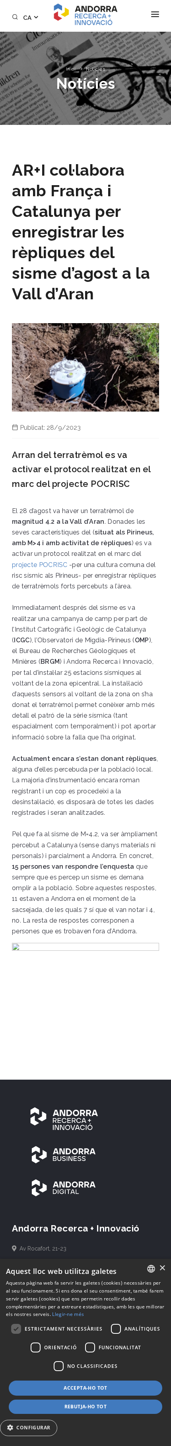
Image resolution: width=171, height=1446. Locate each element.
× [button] (162, 1268)
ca (28, 17)
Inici (71, 69)
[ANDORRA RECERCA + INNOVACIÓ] (63, 1118)
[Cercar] (16, 18)
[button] (31, 1428)
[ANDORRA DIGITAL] (63, 1187)
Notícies (95, 69)
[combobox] (151, 1269)
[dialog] (85, 1352)
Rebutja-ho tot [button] (85, 1406)
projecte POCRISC (40, 565)
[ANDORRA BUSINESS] (63, 1154)
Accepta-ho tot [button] (85, 1388)
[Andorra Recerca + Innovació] (85, 14)
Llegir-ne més (68, 1314)
